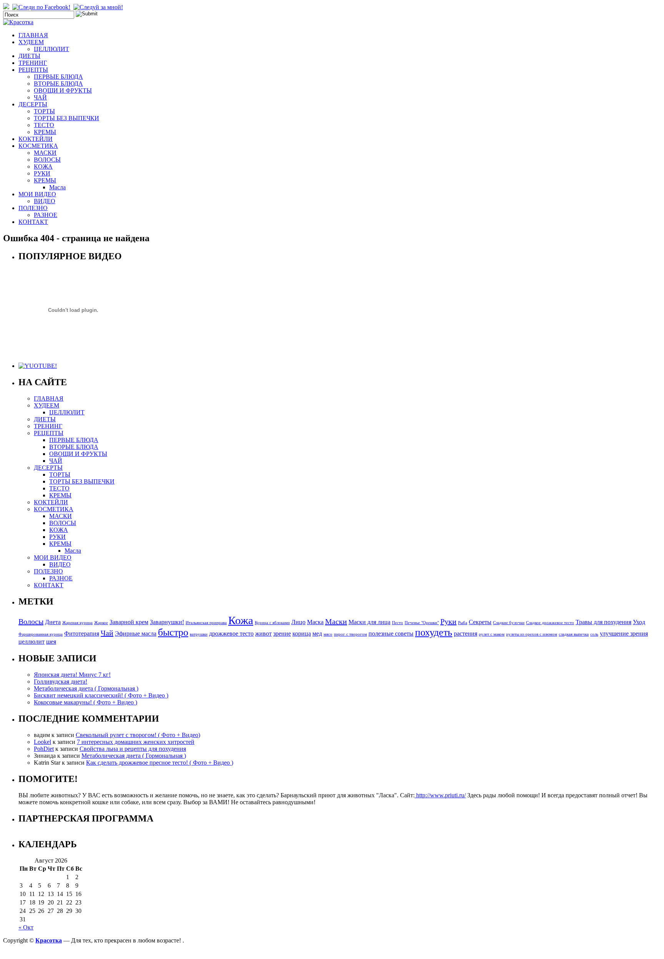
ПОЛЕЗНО (33, 208)
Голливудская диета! (60, 681)
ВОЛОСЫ (47, 159)
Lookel (42, 742)
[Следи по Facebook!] (42, 7)
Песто (397, 623)
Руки (448, 621)
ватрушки (199, 634)
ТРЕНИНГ (32, 63)
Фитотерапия (81, 633)
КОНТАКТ (33, 222)
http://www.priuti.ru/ (440, 795)
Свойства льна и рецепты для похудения (133, 748)
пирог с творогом (350, 634)
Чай (107, 633)
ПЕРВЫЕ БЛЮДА (58, 76)
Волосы (30, 621)
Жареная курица (77, 623)
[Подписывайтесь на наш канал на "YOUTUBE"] (37, 366)
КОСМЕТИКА (38, 145)
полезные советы (391, 633)
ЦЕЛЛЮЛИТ (51, 49)
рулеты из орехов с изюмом (531, 634)
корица (301, 633)
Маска (315, 622)
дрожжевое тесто (231, 633)
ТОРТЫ (44, 111)
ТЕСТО (44, 125)
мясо (328, 634)
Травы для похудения (603, 622)
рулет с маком (492, 634)
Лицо (298, 622)
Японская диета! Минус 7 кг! (72, 674)
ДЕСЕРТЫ (32, 104)
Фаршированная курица (40, 634)
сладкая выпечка (574, 634)
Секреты (480, 622)
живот (263, 633)
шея (51, 641)
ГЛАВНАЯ (33, 35)
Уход (639, 622)
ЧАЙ (40, 97)
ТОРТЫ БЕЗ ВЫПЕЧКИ (66, 118)
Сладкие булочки (509, 623)
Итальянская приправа (206, 623)
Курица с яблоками (272, 623)
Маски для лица (369, 622)
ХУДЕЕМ (31, 42)
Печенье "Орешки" (422, 623)
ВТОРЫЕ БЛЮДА (58, 83)
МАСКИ (45, 152)
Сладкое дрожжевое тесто (550, 623)
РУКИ (42, 173)
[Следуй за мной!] (98, 7)
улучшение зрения (624, 633)
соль (594, 634)
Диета (53, 622)
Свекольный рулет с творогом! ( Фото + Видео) (138, 735)
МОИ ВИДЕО (37, 194)
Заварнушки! (167, 622)
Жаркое (101, 623)
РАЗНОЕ (45, 215)
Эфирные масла (135, 633)
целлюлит (31, 641)
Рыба (462, 623)
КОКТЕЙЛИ (35, 139)
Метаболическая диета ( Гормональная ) (86, 688)
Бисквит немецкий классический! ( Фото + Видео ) (101, 695)
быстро (173, 632)
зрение (282, 633)
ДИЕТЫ (29, 56)
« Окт (25, 927)
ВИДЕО (44, 201)
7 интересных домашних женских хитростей (135, 742)
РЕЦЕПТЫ (33, 69)
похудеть (433, 632)
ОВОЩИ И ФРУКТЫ (63, 90)
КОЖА (43, 166)
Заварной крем (129, 622)
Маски (336, 621)
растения (465, 633)
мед (317, 633)
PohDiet (44, 748)
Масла (57, 187)
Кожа (240, 620)
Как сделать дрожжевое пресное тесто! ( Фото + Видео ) (159, 762)
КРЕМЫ (45, 132)
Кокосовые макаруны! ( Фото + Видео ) (85, 702)
